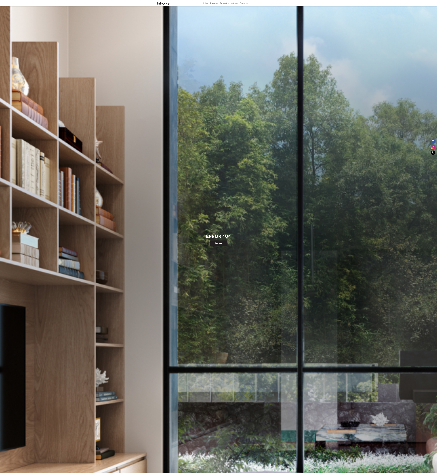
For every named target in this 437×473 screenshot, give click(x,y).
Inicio (205, 3)
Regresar (218, 243)
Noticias (234, 3)
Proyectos (224, 3)
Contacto (244, 3)
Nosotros (214, 3)
